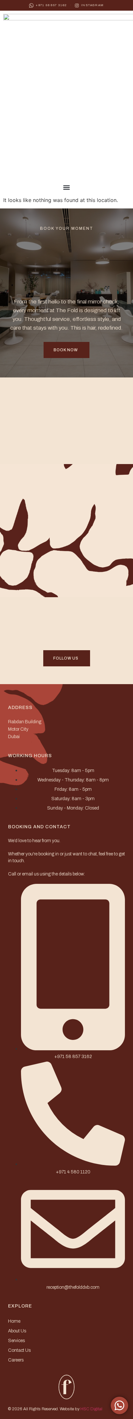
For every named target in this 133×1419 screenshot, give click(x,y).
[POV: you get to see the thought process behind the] (35, 583)
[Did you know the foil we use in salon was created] (97, 583)
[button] (66, 187)
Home (14, 1321)
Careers (16, 1360)
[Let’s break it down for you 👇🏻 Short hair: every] (35, 488)
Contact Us (19, 1350)
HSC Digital (91, 1409)
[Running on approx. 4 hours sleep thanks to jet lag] (97, 429)
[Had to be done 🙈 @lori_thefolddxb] (35, 621)
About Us (17, 1331)
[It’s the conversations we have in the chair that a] (97, 621)
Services (16, 1340)
